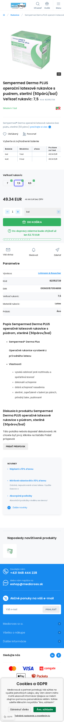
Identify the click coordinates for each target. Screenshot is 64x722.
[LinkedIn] (52, 655)
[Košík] (47, 6)
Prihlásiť (51, 609)
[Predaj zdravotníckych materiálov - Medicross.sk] (4, 15)
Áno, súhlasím (45, 709)
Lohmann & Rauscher (49, 273)
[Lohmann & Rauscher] (58, 108)
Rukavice (15, 15)
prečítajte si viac (38, 126)
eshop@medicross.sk (26, 584)
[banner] (18, 6)
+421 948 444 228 (23, 573)
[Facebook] (58, 655)
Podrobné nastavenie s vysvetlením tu (32, 715)
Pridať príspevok (15, 446)
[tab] (35, 364)
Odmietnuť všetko (19, 709)
